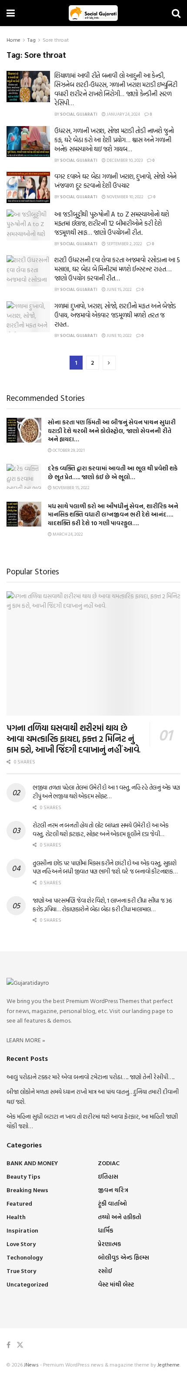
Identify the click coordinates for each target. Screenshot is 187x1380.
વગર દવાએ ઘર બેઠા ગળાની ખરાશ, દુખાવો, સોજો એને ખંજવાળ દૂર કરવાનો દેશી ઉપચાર (115, 180)
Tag (31, 39)
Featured (19, 1203)
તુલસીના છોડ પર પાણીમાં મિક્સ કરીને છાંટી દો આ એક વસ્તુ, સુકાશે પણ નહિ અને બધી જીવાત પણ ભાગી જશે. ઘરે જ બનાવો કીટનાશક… (105, 867)
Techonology (25, 1257)
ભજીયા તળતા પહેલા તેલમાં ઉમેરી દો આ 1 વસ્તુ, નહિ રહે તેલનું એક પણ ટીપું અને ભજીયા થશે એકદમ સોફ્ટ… (106, 791)
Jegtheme (168, 1364)
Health (16, 1216)
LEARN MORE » (26, 1039)
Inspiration (22, 1230)
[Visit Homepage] (93, 13)
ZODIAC (109, 1162)
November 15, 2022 (71, 487)
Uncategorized (27, 1284)
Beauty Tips (23, 1176)
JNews (31, 1364)
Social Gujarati (78, 114)
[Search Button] (176, 13)
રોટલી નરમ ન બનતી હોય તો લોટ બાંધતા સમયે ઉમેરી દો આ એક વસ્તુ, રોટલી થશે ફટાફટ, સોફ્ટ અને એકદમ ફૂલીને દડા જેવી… (101, 829)
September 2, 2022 (124, 243)
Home (13, 39)
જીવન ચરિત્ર (113, 1189)
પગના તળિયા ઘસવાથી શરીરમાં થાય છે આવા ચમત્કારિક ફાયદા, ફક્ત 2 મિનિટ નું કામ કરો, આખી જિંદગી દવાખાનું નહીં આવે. (73, 738)
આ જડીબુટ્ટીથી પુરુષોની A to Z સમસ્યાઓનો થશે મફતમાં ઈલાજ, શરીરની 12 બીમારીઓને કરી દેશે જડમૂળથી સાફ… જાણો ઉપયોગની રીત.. (111, 223)
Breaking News (27, 1189)
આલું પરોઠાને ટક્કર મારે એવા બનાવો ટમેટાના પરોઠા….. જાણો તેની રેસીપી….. (90, 1076)
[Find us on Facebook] (8, 1345)
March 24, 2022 (67, 534)
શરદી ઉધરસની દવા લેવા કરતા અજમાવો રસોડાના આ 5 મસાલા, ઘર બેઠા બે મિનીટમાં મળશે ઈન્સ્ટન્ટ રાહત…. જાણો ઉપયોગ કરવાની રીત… (117, 269)
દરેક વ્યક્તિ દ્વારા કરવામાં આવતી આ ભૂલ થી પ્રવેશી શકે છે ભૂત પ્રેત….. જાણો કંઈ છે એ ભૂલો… (112, 472)
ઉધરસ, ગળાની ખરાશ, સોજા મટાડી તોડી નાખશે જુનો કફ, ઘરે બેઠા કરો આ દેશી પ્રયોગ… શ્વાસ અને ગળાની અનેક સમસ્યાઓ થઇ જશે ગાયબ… (114, 140)
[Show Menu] (11, 13)
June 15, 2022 (119, 289)
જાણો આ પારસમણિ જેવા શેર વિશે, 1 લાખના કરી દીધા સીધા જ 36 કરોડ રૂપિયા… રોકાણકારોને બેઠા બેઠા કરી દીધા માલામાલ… (102, 904)
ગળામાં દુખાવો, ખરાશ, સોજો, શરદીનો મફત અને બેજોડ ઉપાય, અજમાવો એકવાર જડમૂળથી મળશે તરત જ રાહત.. (115, 315)
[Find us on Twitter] (20, 1345)
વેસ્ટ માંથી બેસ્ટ (116, 1284)
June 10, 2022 (119, 335)
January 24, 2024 (123, 114)
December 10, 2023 (124, 160)
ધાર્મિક (105, 1230)
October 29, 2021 (68, 450)
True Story (21, 1270)
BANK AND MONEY (32, 1162)
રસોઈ (105, 1270)
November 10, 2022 (125, 196)
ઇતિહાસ (108, 1176)
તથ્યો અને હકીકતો (119, 1216)
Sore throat (56, 39)
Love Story (21, 1243)
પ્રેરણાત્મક (109, 1243)
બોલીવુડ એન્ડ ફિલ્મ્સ (123, 1257)
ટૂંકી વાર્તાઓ (112, 1203)
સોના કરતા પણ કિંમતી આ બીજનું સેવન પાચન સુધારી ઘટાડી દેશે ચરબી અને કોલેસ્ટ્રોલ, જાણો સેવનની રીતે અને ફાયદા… (112, 430)
